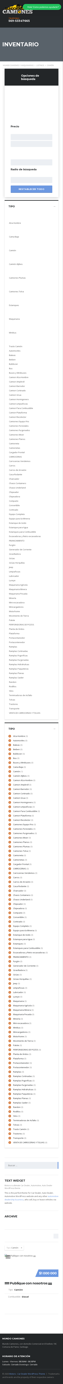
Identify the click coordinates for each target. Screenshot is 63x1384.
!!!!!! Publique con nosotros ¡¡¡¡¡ (28, 1283)
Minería (18, 1018)
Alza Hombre (20, 736)
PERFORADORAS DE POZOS (27, 1049)
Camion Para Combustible (26, 811)
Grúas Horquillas (22, 979)
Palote (17, 1045)
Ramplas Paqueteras (24, 1093)
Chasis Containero (23, 895)
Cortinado (19, 921)
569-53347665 (19, 21)
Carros (17, 877)
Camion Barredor (22, 789)
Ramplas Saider (21, 1102)
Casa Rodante (21, 886)
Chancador (19, 890)
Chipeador (19, 904)
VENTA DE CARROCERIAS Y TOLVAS (30, 1142)
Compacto (19, 912)
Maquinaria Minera (23, 1010)
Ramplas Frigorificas (23, 1080)
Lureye (17, 996)
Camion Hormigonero (24, 802)
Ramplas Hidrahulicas (24, 1089)
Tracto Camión (21, 1129)
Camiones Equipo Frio (24, 824)
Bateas (17, 745)
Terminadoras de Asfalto (26, 1120)
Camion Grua (20, 798)
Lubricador (19, 992)
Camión (18, 771)
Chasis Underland (22, 899)
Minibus (18, 1027)
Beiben (17, 749)
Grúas (17, 974)
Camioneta (19, 855)
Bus (16, 758)
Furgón (17, 961)
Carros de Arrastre (23, 881)
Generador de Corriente (25, 965)
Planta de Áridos (22, 1054)
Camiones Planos (22, 842)
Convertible (19, 917)
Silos (16, 1116)
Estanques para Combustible (28, 948)
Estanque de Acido (23, 934)
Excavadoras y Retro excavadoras (30, 952)
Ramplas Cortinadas (24, 1076)
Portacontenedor (22, 1067)
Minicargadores (21, 1032)
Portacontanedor (22, 1063)
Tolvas (17, 1124)
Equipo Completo (22, 926)
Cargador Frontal (22, 864)
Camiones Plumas (22, 846)
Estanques (19, 943)
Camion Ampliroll (22, 784)
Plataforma (19, 1058)
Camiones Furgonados (25, 833)
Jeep (16, 983)
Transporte (19, 1138)
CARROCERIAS (21, 868)
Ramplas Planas (22, 1098)
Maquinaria (19, 1001)
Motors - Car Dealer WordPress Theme (27, 1373)
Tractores (19, 1133)
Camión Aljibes (21, 775)
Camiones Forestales (24, 828)
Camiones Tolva (22, 851)
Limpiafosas (20, 987)
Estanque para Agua (24, 939)
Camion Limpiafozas (24, 806)
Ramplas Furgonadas (24, 1085)
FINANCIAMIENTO (22, 957)
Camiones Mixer (22, 837)
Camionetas (20, 859)
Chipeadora (20, 908)
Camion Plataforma (23, 815)
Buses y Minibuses (23, 762)
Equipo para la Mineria (25, 930)
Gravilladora (20, 970)
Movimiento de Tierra (24, 1040)
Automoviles (20, 740)
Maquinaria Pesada (23, 1014)
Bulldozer (19, 753)
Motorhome (20, 1036)
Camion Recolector (23, 820)
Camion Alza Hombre (24, 780)
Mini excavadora (22, 1023)
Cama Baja (19, 767)
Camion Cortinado (22, 793)
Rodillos (18, 1111)
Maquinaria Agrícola (23, 1005)
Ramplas (18, 1071)
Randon (18, 1107)
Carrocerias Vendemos (25, 873)
